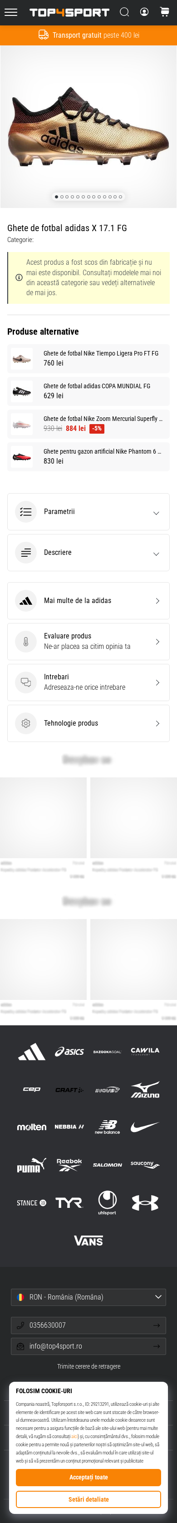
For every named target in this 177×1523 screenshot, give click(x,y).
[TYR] (69, 1202)
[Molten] (32, 1127)
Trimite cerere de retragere (88, 1366)
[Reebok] (69, 1165)
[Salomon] (107, 1165)
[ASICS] (69, 1051)
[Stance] (32, 1202)
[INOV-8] (107, 1089)
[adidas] (32, 1051)
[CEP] (32, 1089)
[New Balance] (107, 1127)
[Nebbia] (69, 1127)
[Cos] (164, 13)
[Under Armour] (145, 1202)
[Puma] (32, 1165)
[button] (88, 512)
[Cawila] (145, 1051)
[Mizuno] (145, 1089)
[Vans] (88, 1240)
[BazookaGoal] (107, 1051)
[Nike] (145, 1127)
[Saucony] (145, 1165)
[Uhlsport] (107, 1202)
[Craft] (69, 1089)
